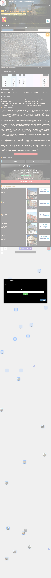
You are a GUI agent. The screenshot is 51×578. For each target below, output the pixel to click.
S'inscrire (25, 294)
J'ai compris (42, 300)
